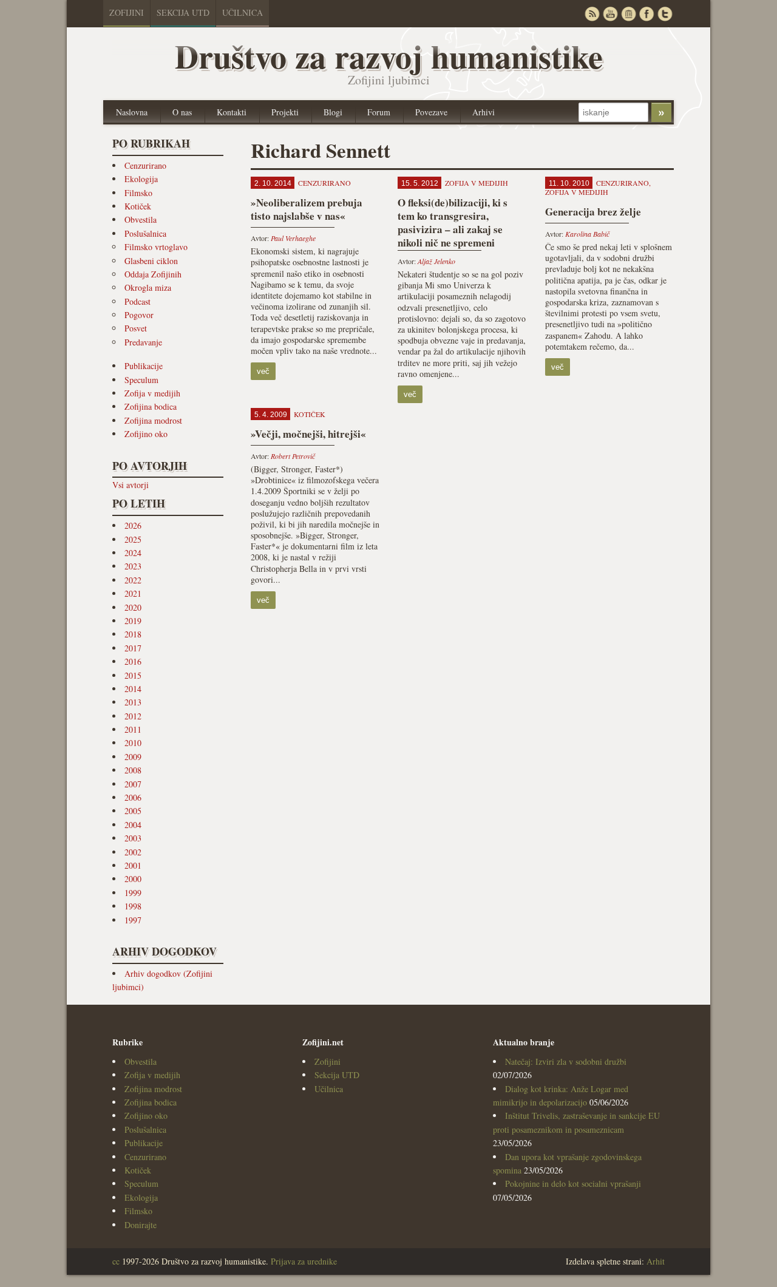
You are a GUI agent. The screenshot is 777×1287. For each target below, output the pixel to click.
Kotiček (137, 206)
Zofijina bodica (150, 406)
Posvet (135, 328)
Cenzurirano (145, 165)
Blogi (333, 112)
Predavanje (143, 342)
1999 (132, 892)
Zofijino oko (146, 434)
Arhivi (483, 112)
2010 (132, 743)
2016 (132, 661)
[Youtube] (610, 13)
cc (116, 1261)
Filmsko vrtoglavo (156, 247)
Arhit (655, 1261)
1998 (132, 906)
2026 (132, 525)
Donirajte (140, 1225)
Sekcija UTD (183, 12)
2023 (132, 566)
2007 (132, 784)
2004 (132, 824)
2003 (132, 838)
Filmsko (138, 193)
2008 (132, 770)
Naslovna (132, 112)
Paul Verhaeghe (293, 238)
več (263, 371)
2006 (132, 797)
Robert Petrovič (293, 456)
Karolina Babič (587, 234)
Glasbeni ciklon (151, 261)
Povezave (431, 112)
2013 (132, 702)
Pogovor (139, 315)
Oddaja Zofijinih (153, 274)
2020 (132, 607)
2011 (132, 729)
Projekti (285, 112)
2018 (132, 634)
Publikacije (143, 366)
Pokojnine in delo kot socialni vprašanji (573, 1183)
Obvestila (140, 219)
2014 (132, 688)
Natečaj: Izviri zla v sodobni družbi (565, 1061)
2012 (132, 716)
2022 (132, 580)
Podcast (137, 301)
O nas (182, 112)
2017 (132, 648)
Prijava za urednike (304, 1261)
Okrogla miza (147, 287)
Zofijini (126, 12)
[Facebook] (646, 13)
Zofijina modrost (153, 420)
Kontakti (231, 112)
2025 (132, 539)
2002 (132, 852)
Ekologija (141, 179)
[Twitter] (665, 13)
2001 (132, 865)
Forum (378, 112)
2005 (132, 811)
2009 (132, 756)
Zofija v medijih (152, 393)
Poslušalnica (145, 233)
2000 (132, 879)
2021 (132, 593)
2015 (132, 675)
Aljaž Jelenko (436, 261)
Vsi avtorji (130, 485)
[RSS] (592, 13)
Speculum (141, 379)
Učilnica (242, 12)
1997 (132, 920)
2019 (132, 621)
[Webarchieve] (628, 13)
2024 (132, 553)
